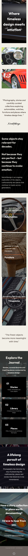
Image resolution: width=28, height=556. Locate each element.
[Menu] (25, 2)
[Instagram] (14, 553)
